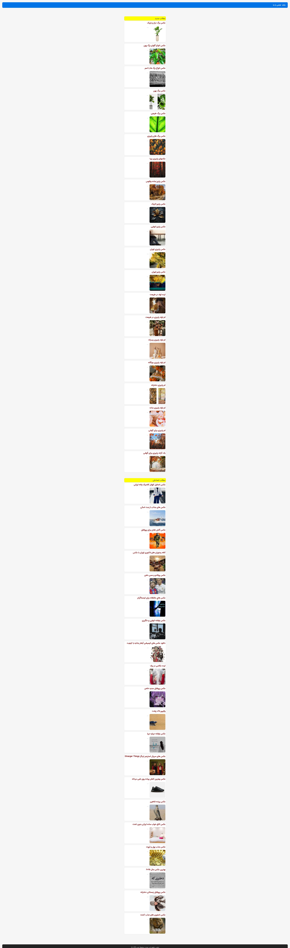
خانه (283, 5)
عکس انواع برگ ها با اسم (155, 68)
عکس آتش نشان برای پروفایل (153, 530)
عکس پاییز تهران (158, 272)
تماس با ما (277, 5)
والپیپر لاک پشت (158, 711)
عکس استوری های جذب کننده (152, 914)
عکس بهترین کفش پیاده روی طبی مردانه (148, 779)
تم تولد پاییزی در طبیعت (155, 317)
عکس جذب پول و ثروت (155, 846)
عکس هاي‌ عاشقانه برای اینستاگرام (151, 597)
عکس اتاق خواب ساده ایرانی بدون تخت (149, 824)
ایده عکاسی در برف (157, 665)
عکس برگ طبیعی (158, 113)
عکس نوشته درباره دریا (156, 733)
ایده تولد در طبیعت (157, 294)
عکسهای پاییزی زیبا (157, 158)
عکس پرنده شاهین (157, 801)
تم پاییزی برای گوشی (157, 430)
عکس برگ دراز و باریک (156, 22)
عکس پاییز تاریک (158, 204)
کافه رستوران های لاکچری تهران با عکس (149, 552)
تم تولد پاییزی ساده (157, 407)
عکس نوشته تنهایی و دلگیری (153, 620)
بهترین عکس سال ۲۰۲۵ (155, 869)
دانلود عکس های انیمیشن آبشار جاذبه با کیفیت (146, 643)
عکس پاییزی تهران (157, 249)
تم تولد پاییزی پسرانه (156, 339)
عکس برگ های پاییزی (156, 136)
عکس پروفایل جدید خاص (154, 688)
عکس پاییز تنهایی (158, 226)
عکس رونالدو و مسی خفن (154, 575)
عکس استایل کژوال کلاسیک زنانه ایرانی (149, 484)
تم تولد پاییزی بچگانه (156, 362)
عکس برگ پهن (159, 90)
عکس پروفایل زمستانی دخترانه (152, 892)
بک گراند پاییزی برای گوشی (154, 453)
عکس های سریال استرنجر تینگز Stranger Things (145, 756)
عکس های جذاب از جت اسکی (152, 507)
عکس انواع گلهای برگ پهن (154, 45)
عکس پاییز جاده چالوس (155, 181)
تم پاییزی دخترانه (158, 385)
